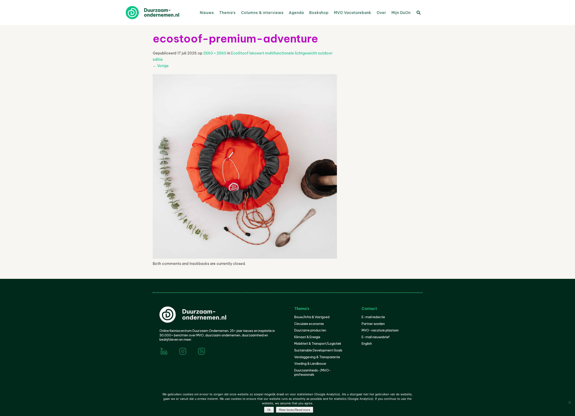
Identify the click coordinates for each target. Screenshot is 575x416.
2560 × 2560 (214, 53)
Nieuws (207, 12)
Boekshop (319, 12)
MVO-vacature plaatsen (380, 330)
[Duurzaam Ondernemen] (159, 12)
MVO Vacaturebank (352, 12)
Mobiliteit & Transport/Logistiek (317, 344)
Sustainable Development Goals (318, 350)
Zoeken (418, 12)
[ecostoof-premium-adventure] (245, 257)
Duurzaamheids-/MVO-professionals (312, 372)
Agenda (296, 12)
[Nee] (569, 402)
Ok (269, 410)
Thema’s (227, 12)
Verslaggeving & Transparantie (317, 357)
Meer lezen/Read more (294, 410)
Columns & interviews (262, 12)
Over (381, 12)
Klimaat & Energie (307, 337)
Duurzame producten (310, 330)
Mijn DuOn (401, 12)
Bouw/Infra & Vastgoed (312, 317)
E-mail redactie (373, 317)
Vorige (161, 65)
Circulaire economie (309, 324)
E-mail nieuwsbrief (376, 337)
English (367, 344)
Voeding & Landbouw (310, 364)
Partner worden (373, 324)
